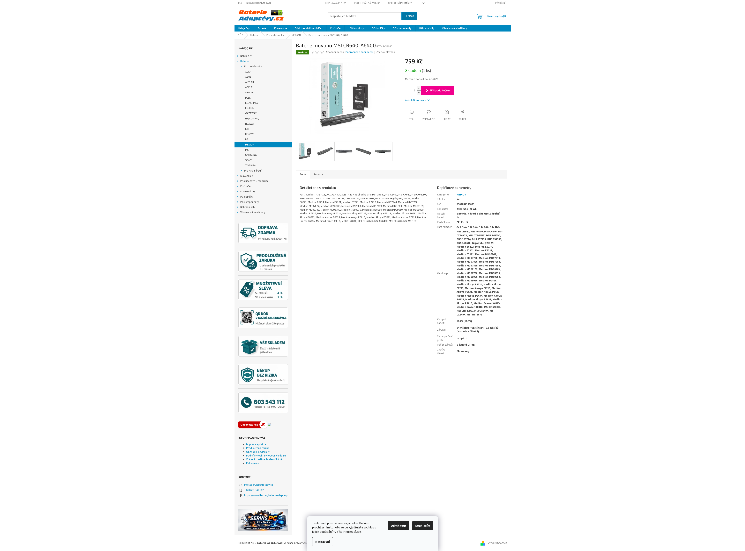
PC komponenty (249, 202)
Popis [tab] (303, 174)
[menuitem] (244, 28)
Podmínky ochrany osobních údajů (266, 456)
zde (358, 532)
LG (246, 139)
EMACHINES (251, 103)
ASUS (248, 77)
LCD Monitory (248, 192)
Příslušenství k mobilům (254, 181)
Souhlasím (422, 526)
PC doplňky (246, 197)
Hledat (409, 16)
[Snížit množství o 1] (419, 92)
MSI (247, 150)
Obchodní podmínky (400, 3)
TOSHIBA (250, 165)
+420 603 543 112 (254, 490)
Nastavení (322, 542)
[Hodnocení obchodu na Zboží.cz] (252, 424)
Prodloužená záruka (367, 3)
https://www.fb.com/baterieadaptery (266, 495)
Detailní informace (415, 100)
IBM (247, 129)
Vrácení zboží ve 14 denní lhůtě (264, 459)
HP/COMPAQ (252, 119)
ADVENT (249, 82)
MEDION (249, 145)
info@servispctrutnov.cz (258, 485)
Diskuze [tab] (318, 174)
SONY (248, 160)
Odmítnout (398, 526)
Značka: (385, 52)
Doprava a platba (335, 3)
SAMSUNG (251, 155)
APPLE (248, 87)
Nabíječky (246, 56)
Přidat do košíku (440, 90)
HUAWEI (249, 124)
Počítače (245, 186)
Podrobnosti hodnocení (359, 52)
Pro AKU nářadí (252, 171)
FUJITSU (250, 108)
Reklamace (252, 463)
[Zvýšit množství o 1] (419, 88)
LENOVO (250, 134)
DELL (247, 98)
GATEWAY (251, 113)
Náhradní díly (247, 207)
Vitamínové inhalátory (252, 212)
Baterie (244, 61)
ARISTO (249, 93)
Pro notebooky (253, 66)
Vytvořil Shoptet (497, 543)
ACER (248, 72)
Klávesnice (246, 176)
